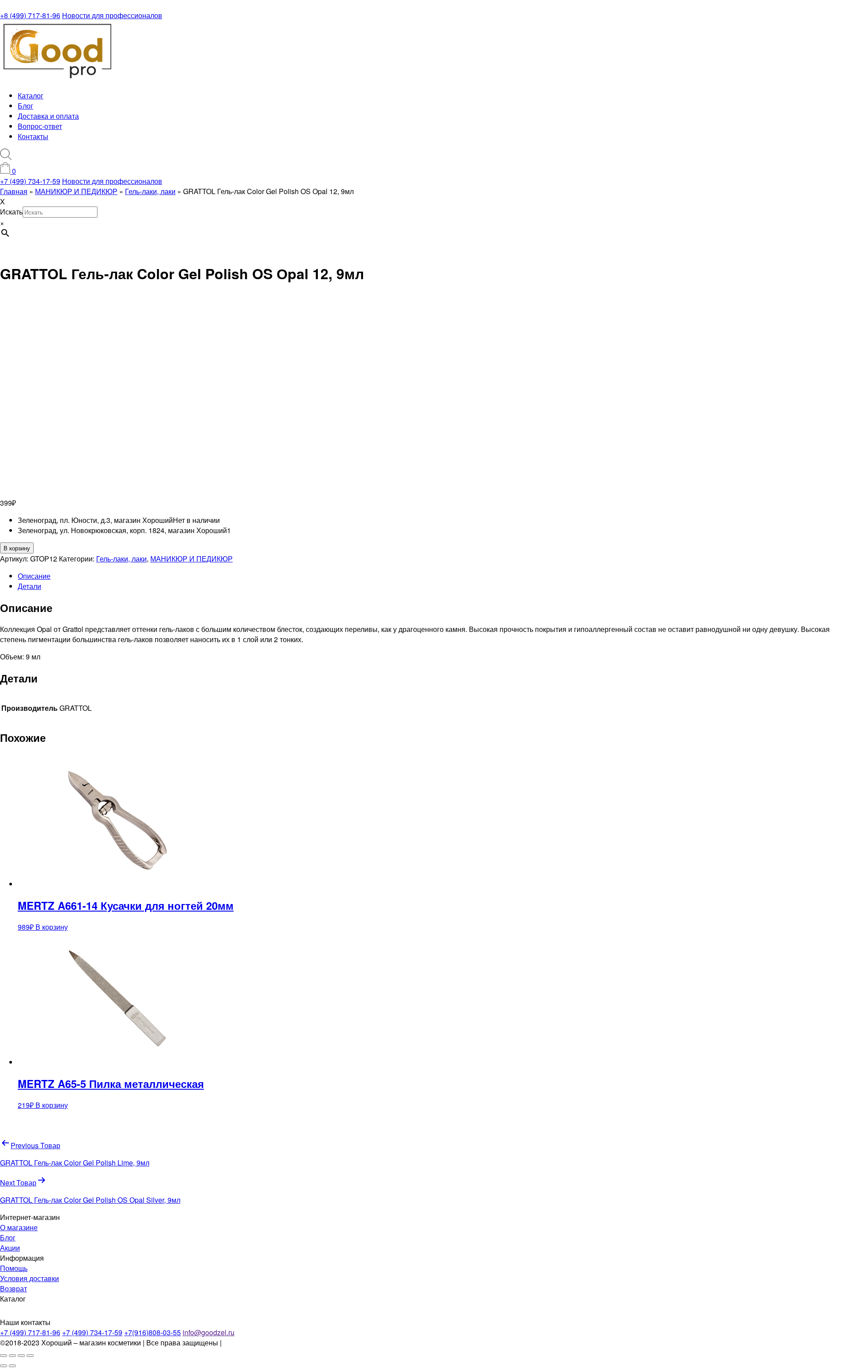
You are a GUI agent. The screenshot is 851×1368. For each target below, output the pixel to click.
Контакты (33, 136)
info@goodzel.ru (208, 1332)
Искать (11, 212)
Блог (25, 106)
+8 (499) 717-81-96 (30, 15)
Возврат (13, 1288)
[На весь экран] (12, 1355)
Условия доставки (29, 1278)
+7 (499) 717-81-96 (30, 1332)
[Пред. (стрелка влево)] (3, 1365)
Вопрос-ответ (40, 126)
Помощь (13, 1268)
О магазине (19, 1227)
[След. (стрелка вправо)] (12, 1365)
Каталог (30, 95)
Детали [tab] (29, 586)
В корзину (17, 548)
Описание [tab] (34, 576)
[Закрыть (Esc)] (30, 1355)
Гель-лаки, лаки (121, 558)
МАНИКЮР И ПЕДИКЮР (191, 558)
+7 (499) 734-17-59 (30, 181)
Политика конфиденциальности (275, 1342)
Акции (10, 1248)
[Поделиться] (21, 1355)
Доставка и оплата (48, 116)
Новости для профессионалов (112, 15)
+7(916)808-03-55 (152, 1332)
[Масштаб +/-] (3, 1355)
